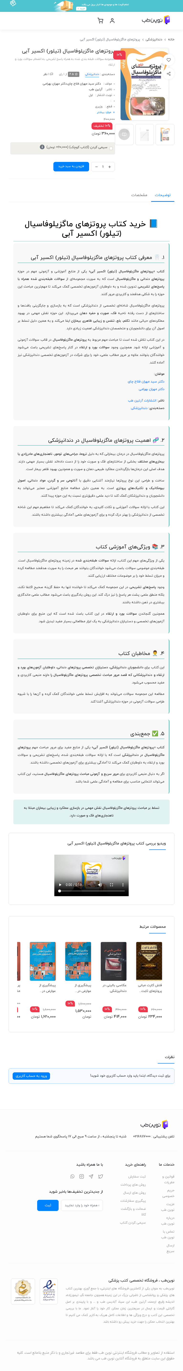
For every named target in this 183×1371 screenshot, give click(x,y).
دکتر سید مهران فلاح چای (84, 84)
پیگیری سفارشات (133, 1201)
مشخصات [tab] (139, 195)
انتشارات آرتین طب (142, 400)
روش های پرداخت (133, 1185)
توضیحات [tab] (163, 195)
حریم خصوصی (168, 1193)
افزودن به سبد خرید (71, 166)
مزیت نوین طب (167, 1207)
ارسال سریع (170, 1248)
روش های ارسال (134, 1193)
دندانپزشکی (154, 39)
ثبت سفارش (137, 1176)
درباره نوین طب (167, 1221)
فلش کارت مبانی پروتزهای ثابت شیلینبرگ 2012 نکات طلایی (150, 988)
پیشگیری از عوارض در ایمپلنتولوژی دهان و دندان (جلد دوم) (46, 988)
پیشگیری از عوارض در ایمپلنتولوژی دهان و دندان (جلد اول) (81, 988)
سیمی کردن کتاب (133, 1222)
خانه (171, 39)
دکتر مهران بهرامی (54, 84)
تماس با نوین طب (167, 1235)
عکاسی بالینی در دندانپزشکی (114, 988)
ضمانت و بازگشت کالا (133, 1212)
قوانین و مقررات (168, 1179)
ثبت (48, 1205)
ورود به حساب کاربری (31, 1076)
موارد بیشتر (104, 112)
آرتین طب (95, 89)
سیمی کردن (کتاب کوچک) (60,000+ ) (74, 147)
